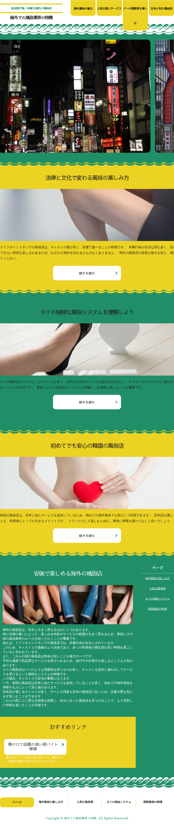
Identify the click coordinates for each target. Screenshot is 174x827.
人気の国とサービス (109, 8)
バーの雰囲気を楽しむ (135, 16)
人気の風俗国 (157, 588)
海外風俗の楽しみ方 (157, 578)
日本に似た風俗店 (161, 8)
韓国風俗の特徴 (157, 608)
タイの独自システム (157, 598)
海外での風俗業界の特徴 (31, 18)
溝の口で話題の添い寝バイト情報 (33, 747)
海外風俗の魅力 (83, 8)
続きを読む (87, 273)
